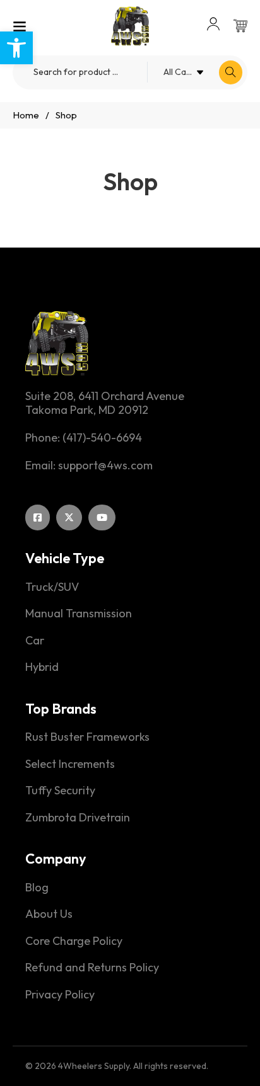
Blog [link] (37, 888)
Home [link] (26, 115)
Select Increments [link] (70, 764)
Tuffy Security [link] (60, 790)
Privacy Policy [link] (60, 995)
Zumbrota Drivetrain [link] (77, 818)
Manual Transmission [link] (78, 613)
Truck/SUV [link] (52, 587)
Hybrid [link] (42, 667)
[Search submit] (230, 72)
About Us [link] (49, 914)
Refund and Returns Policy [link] (92, 968)
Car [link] (34, 641)
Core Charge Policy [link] (73, 941)
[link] (16, 47)
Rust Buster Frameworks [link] (87, 737)
